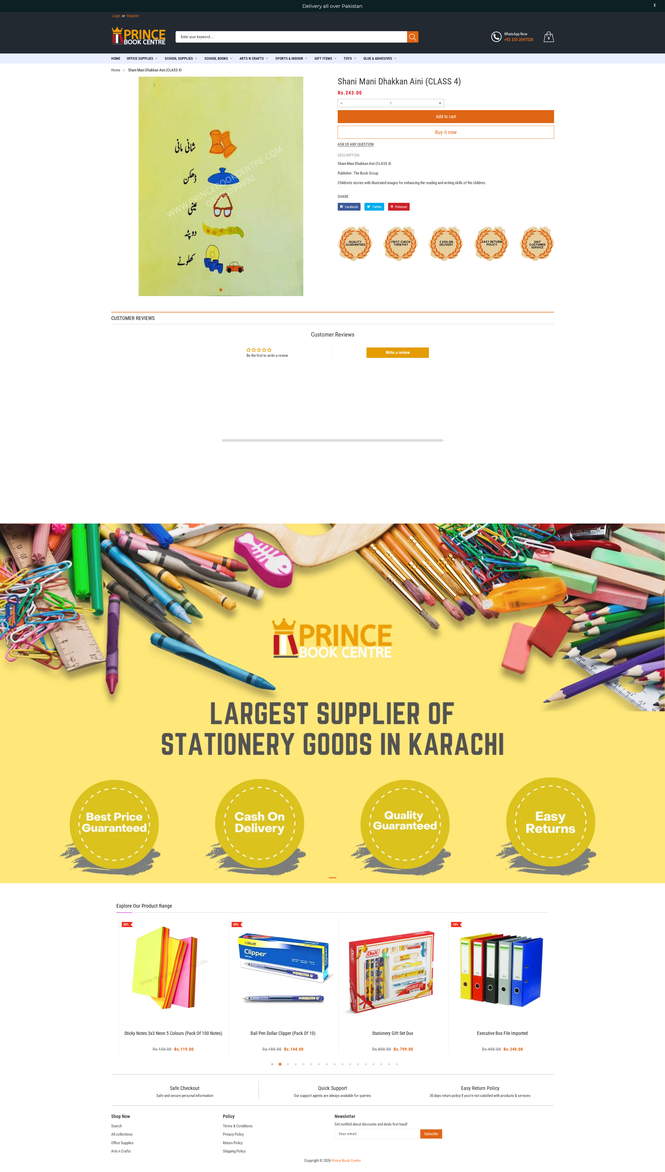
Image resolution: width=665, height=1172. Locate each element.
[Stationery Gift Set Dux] (387, 969)
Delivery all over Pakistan (332, 6)
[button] (221, 290)
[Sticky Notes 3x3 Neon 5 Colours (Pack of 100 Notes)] (168, 969)
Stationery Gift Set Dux (387, 1033)
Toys (348, 58)
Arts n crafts (252, 58)
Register (130, 16)
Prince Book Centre (346, 1160)
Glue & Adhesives (377, 58)
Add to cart (446, 116)
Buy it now (446, 132)
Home (115, 58)
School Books (216, 58)
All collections (121, 1134)
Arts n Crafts (121, 1151)
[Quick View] (174, 1007)
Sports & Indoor (289, 58)
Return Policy (233, 1143)
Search (116, 1126)
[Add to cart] (161, 1011)
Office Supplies (140, 58)
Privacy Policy (233, 1134)
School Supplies (179, 58)
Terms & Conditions (237, 1126)
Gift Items (323, 58)
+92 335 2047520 (518, 39)
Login (116, 16)
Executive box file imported (497, 1033)
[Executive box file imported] (497, 969)
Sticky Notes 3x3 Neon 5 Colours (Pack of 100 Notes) (168, 1033)
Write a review (398, 352)
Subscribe (431, 1134)
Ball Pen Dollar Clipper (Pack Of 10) (277, 1033)
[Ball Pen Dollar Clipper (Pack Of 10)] (277, 969)
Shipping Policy (234, 1151)
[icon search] (412, 37)
